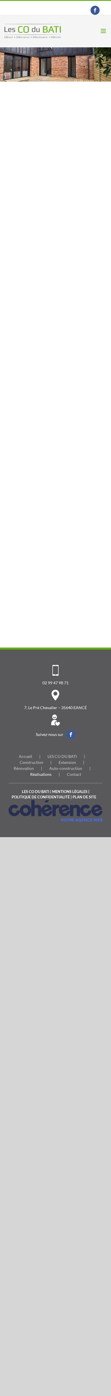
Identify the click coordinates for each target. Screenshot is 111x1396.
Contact (74, 774)
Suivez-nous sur (49, 734)
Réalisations (41, 774)
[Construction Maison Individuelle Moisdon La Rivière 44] (77, 362)
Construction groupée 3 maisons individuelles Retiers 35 (77, 526)
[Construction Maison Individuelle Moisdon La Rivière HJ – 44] (33, 97)
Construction (31, 762)
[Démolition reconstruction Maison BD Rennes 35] (33, 362)
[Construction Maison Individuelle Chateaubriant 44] (33, 451)
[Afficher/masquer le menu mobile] (104, 31)
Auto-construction (65, 768)
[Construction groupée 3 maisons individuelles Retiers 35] (77, 451)
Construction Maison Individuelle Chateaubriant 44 (35, 526)
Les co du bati (35, 791)
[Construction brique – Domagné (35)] (33, 274)
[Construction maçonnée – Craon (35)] (77, 274)
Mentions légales (69, 791)
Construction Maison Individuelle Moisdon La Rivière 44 (77, 438)
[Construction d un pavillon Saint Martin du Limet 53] (33, 539)
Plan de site (84, 797)
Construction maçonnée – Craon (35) (77, 341)
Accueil (25, 756)
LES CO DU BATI (62, 756)
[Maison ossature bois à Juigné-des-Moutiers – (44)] (77, 185)
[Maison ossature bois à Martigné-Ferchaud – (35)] (33, 185)
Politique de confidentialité (41, 797)
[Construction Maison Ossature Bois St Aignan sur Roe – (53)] (77, 97)
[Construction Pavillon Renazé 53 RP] (77, 539)
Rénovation (24, 768)
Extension (67, 762)
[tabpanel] (55, 359)
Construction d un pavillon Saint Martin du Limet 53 (33, 615)
